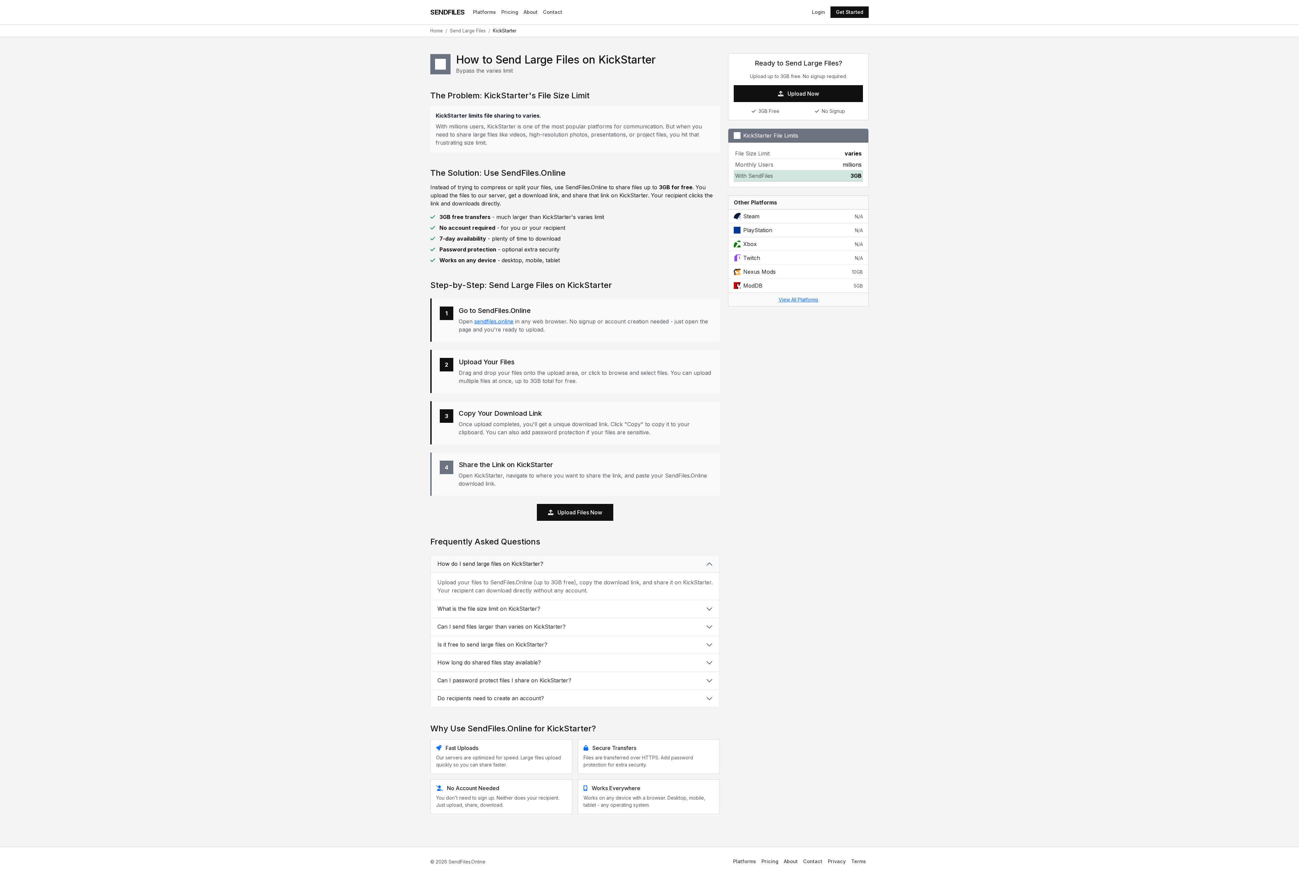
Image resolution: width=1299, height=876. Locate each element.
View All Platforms (798, 299)
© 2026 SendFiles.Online (457, 862)
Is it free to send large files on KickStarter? (492, 644)
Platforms (484, 12)
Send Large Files (468, 30)
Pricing (509, 12)
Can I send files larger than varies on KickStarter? (501, 626)
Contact (552, 12)
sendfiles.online (494, 321)
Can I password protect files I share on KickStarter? (504, 680)
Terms (858, 861)
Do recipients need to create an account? (490, 698)
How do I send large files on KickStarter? (490, 563)
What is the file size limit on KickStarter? (488, 608)
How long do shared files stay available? (489, 662)
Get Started (849, 12)
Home (436, 30)
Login (818, 12)
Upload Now (802, 93)
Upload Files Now (579, 512)
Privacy (837, 861)
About (531, 12)
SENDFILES (447, 12)
